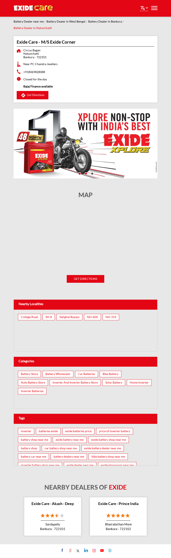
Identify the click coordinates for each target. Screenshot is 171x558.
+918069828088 (34, 72)
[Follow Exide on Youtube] (101, 550)
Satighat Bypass (69, 317)
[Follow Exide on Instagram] (93, 550)
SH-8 (48, 317)
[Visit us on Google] (69, 550)
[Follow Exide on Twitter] (77, 550)
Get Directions (85, 278)
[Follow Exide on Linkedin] (85, 550)
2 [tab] (85, 173)
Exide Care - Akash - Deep (52, 503)
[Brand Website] (109, 550)
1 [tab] (79, 173)
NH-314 (111, 317)
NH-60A (92, 317)
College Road (29, 317)
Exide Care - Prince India (118, 503)
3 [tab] (92, 173)
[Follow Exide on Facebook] (61, 550)
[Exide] (33, 8)
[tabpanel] (85, 143)
